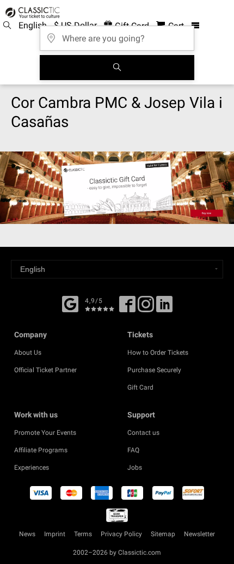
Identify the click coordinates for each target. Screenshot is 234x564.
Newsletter (199, 534)
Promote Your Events (45, 432)
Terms (83, 534)
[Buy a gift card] (117, 187)
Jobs (134, 467)
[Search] (117, 67)
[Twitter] (146, 308)
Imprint (54, 534)
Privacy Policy (121, 534)
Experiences (31, 467)
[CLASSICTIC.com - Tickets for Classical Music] (31, 12)
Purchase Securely (154, 370)
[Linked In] (164, 308)
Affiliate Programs (40, 450)
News (27, 534)
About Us (27, 352)
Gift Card (140, 387)
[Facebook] (70, 303)
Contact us (143, 432)
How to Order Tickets (157, 352)
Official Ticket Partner (45, 370)
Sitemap (163, 534)
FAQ (133, 450)
